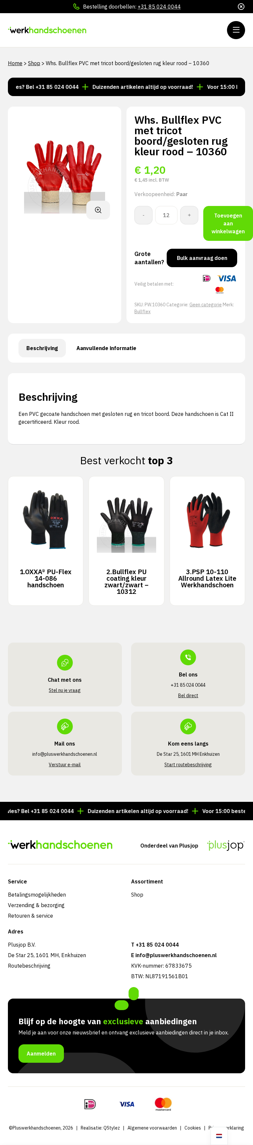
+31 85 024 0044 (159, 6)
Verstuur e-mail (65, 765)
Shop (34, 63)
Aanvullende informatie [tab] (106, 348)
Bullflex (142, 312)
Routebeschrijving (29, 965)
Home (15, 63)
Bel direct (188, 696)
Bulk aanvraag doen (202, 258)
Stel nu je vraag (65, 690)
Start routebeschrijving (188, 765)
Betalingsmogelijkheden (37, 894)
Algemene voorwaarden (152, 1128)
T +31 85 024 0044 (155, 944)
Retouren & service (30, 915)
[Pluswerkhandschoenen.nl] (47, 30)
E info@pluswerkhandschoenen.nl (174, 955)
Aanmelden (41, 1053)
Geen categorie (205, 305)
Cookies (192, 1128)
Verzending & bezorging (36, 905)
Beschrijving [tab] (42, 348)
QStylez (111, 1128)
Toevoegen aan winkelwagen (228, 223)
